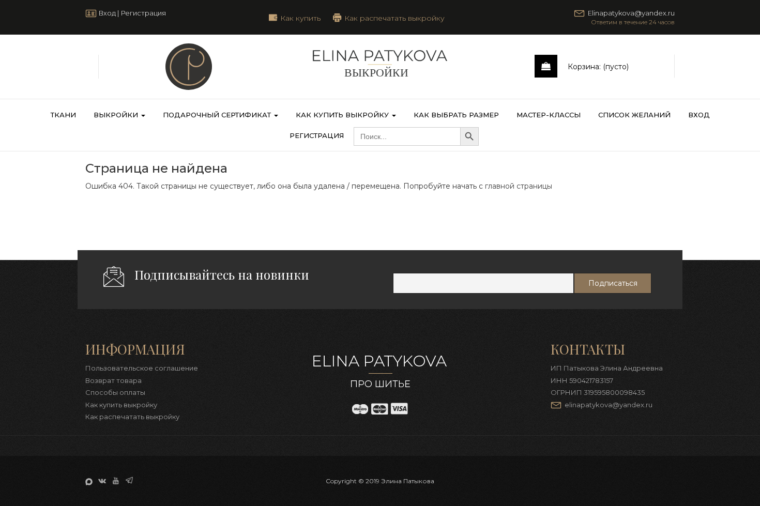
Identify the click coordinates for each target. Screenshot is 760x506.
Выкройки (117, 115)
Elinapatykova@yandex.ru (631, 13)
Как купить (300, 17)
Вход (107, 13)
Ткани (63, 115)
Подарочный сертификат (218, 115)
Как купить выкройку (343, 115)
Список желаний (634, 115)
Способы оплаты (115, 392)
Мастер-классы (548, 115)
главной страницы (518, 186)
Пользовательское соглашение (141, 368)
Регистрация (143, 13)
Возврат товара (113, 380)
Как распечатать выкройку (394, 17)
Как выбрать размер (456, 115)
